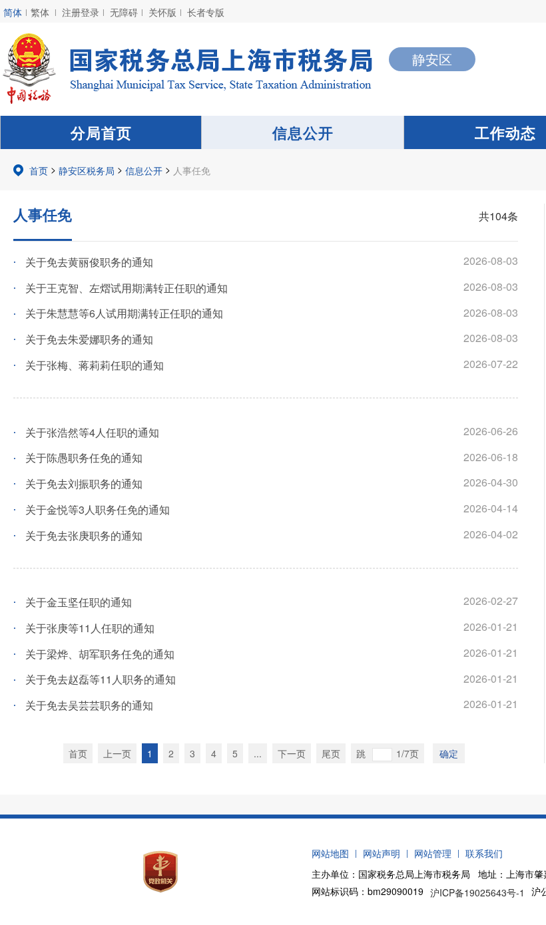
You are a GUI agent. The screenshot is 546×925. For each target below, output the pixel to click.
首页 (38, 170)
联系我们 (484, 853)
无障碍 (124, 12)
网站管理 (432, 853)
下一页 (292, 753)
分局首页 (101, 132)
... (258, 753)
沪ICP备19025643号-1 (477, 892)
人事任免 (191, 170)
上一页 (117, 753)
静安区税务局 (87, 170)
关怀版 (162, 12)
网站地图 (330, 853)
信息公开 (303, 132)
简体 (12, 12)
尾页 (331, 753)
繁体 (40, 12)
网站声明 (381, 853)
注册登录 (80, 12)
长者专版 (205, 12)
